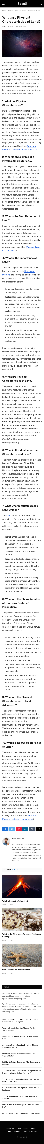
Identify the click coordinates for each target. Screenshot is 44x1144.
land (8, 515)
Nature (10, 10)
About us (10, 1128)
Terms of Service (14, 1131)
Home (4, 10)
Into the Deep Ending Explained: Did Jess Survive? (21, 1113)
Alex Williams (8, 26)
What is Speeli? (30, 1131)
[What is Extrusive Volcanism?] (22, 886)
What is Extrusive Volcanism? (15, 901)
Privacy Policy (29, 1128)
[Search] (40, 3)
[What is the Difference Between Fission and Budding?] (22, 919)
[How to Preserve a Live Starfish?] (22, 955)
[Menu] (3, 3)
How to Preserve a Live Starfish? (16, 970)
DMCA (19, 1128)
